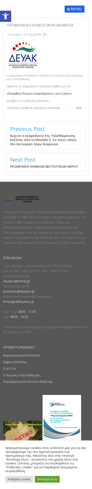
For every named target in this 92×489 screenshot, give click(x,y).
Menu (76, 9)
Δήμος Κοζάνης (15, 362)
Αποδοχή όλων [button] (47, 479)
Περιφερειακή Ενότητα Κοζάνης (28, 382)
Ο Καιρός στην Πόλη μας (22, 375)
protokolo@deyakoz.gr (19, 291)
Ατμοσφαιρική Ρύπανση (21, 355)
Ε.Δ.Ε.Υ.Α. (10, 368)
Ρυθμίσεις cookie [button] (19, 479)
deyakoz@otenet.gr (16, 281)
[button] (5, 16)
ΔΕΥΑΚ (37, 34)
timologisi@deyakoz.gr (18, 302)
